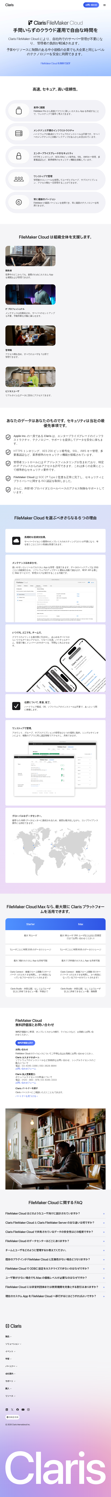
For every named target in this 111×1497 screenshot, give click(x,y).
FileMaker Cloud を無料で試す (55, 63)
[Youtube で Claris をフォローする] (23, 1410)
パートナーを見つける (25, 1096)
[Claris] (9, 5)
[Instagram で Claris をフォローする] (28, 1410)
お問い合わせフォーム (25, 1068)
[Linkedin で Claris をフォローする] (6, 1410)
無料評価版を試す (25, 1043)
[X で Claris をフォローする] (12, 1410)
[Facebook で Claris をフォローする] (17, 1410)
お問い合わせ (91, 5)
